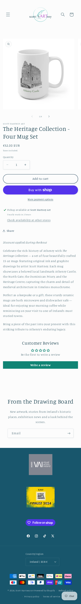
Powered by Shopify (44, 590)
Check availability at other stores (28, 220)
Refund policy (66, 590)
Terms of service (51, 596)
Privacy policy (31, 596)
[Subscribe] (69, 433)
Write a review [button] (40, 365)
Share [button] (10, 230)
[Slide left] (32, 116)
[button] (8, 14)
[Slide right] (49, 116)
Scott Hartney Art (25, 590)
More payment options (40, 199)
